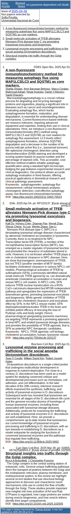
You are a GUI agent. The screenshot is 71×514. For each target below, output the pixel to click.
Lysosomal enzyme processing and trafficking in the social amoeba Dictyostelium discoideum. (37, 50)
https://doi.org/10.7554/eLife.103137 (34, 337)
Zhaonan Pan (39, 223)
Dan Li (52, 226)
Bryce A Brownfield (16, 460)
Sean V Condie (14, 358)
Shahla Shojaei (14, 88)
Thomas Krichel (43, 509)
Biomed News (20, 5)
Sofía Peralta (9, 17)
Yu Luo (27, 226)
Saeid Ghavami (14, 95)
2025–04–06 (19, 11)
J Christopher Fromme (41, 460)
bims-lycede (6, 5)
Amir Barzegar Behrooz (37, 88)
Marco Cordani (60, 88)
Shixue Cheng (13, 226)
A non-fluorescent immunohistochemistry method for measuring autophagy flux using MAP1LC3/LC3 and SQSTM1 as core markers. (37, 31)
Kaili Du (10, 223)
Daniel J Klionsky (54, 92)
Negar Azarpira (35, 92)
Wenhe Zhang (40, 226)
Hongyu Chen (23, 223)
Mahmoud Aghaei (15, 92)
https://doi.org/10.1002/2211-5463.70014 (37, 196)
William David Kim (34, 358)
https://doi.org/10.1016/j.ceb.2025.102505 (38, 503)
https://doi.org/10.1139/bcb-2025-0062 (36, 441)
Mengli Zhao (56, 223)
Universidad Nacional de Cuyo (20, 20)
